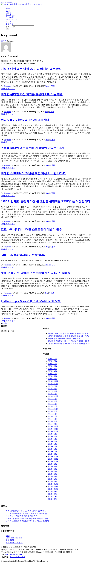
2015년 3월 (52, 419)
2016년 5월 (52, 404)
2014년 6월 (52, 441)
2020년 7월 (52, 364)
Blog (47, 86)
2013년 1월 (52, 481)
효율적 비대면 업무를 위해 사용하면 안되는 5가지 (32, 147)
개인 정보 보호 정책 (14, 543)
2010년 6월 (52, 499)
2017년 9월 (52, 386)
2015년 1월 (52, 424)
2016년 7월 (52, 399)
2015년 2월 (52, 421)
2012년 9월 (52, 491)
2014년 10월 (53, 431)
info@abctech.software (13, 554)
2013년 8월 (52, 466)
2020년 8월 (52, 361)
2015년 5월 (52, 414)
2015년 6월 (52, 411)
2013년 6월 (52, 471)
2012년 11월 (53, 486)
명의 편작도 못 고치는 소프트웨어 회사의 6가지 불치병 (36, 273)
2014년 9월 (52, 434)
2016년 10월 (53, 396)
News (47, 265)
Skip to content (6, 2)
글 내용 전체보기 (8, 89)
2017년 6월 (52, 391)
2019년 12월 (53, 381)
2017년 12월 (53, 384)
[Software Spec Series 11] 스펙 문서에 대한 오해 (31, 301)
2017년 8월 (52, 389)
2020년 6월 (52, 366)
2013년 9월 (52, 464)
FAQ (8, 536)
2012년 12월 (53, 484)
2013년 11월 (53, 459)
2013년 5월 (52, 474)
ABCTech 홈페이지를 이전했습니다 (23, 255)
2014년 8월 (52, 436)
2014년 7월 (52, 439)
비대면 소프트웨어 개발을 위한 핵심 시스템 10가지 (33, 173)
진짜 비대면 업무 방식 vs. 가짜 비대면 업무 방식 (31, 68)
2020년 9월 (52, 359)
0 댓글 (52, 86)
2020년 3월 (52, 374)
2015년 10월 (53, 409)
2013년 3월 (52, 476)
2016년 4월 (52, 406)
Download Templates (14, 538)
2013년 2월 (52, 479)
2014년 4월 (52, 446)
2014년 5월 (52, 444)
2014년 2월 (52, 451)
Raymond (7, 86)
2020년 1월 (52, 379)
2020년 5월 (52, 369)
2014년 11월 (53, 429)
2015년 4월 (52, 416)
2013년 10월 (53, 461)
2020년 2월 (52, 376)
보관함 (4, 331)
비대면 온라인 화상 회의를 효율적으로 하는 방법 (32, 94)
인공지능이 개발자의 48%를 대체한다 (25, 119)
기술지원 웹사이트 (17, 557)
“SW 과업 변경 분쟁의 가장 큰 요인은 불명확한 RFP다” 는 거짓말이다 (45, 201)
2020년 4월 (52, 371)
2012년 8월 (52, 494)
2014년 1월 (52, 454)
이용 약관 (10, 540)
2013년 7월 (52, 469)
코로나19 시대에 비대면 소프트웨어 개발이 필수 (31, 229)
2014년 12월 (53, 426)
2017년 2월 (52, 394)
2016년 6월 (52, 401)
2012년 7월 (52, 496)
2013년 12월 (53, 456)
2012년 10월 (53, 489)
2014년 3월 (52, 449)
